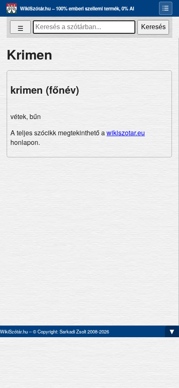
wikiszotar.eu (126, 132)
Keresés (153, 26)
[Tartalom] (165, 8)
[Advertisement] (89, 238)
